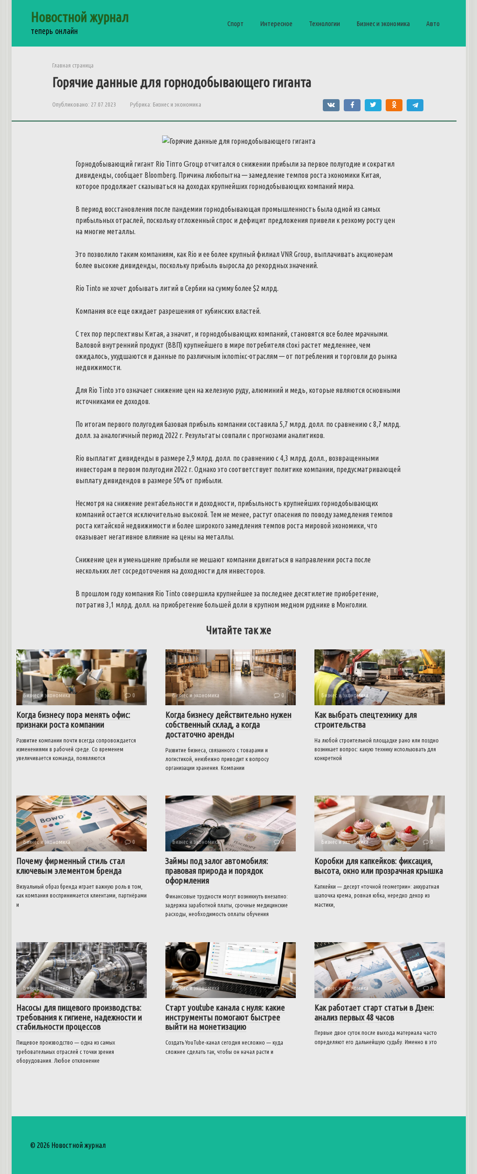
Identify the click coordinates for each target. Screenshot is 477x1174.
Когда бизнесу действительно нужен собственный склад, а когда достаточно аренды (228, 724)
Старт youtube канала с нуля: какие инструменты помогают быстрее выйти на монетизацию (225, 1017)
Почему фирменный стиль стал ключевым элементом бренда (70, 866)
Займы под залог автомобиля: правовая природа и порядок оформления (216, 870)
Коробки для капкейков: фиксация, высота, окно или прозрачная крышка (378, 866)
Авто (433, 23)
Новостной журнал (80, 17)
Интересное (276, 23)
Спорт (235, 23)
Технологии (324, 23)
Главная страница (73, 65)
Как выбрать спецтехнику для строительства (365, 719)
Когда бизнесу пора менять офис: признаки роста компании (73, 719)
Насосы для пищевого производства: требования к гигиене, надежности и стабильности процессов (79, 1017)
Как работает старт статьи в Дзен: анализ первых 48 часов (374, 1012)
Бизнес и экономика (383, 23)
